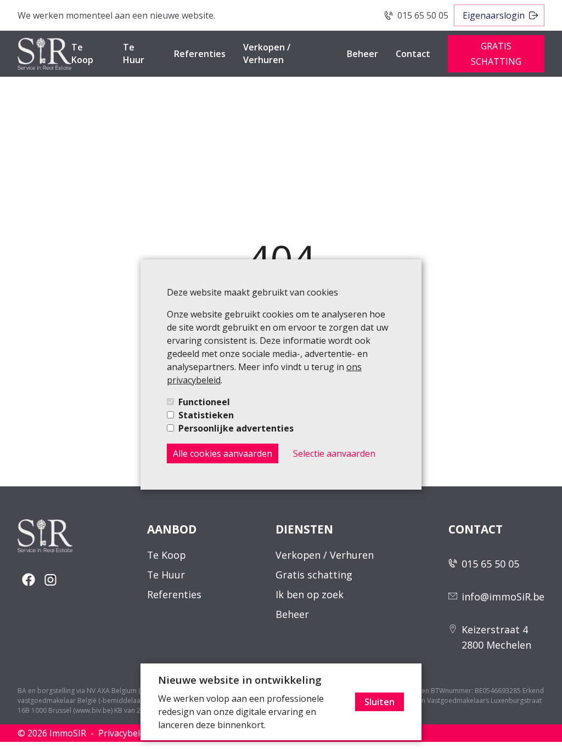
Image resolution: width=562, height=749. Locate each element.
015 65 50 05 (422, 15)
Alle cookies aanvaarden (222, 453)
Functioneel (204, 402)
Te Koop (82, 53)
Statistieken (206, 415)
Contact (413, 54)
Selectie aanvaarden (334, 453)
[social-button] (29, 580)
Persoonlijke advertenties (236, 428)
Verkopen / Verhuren (266, 53)
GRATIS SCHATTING (496, 53)
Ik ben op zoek (310, 594)
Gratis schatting (314, 574)
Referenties (200, 54)
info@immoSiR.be (503, 596)
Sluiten (379, 702)
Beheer (362, 54)
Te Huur (133, 53)
